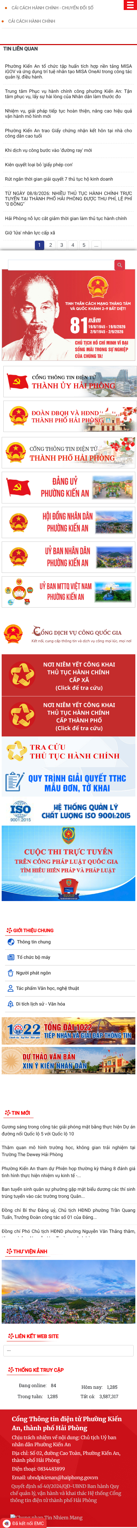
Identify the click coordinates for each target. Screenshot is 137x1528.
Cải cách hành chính (31, 21)
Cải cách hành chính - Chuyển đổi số (52, 8)
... (96, 245)
